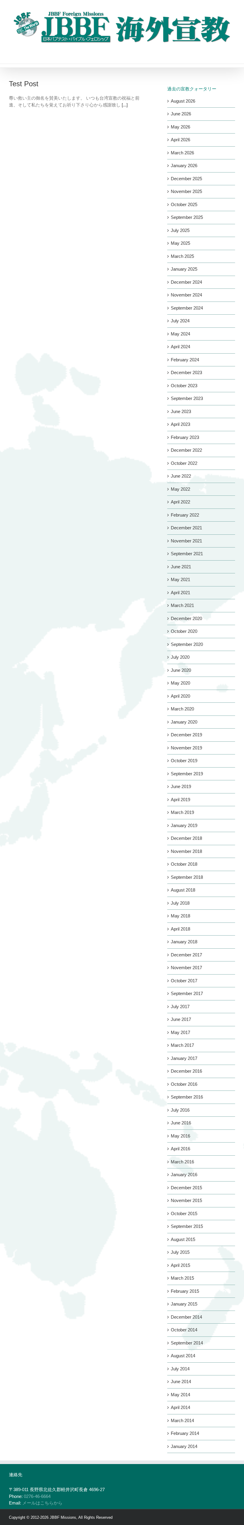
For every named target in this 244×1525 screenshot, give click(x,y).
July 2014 (180, 1368)
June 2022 (181, 475)
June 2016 (181, 1122)
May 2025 (180, 243)
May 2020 (180, 682)
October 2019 (184, 760)
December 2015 (186, 1187)
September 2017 (187, 993)
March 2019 (182, 812)
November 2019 (186, 747)
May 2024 (180, 333)
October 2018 (184, 864)
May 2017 (180, 1032)
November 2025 (186, 191)
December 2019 (186, 734)
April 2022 (180, 501)
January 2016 (184, 1174)
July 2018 (180, 903)
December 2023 (186, 372)
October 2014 (184, 1329)
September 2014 (187, 1342)
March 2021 (182, 605)
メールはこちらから (42, 1502)
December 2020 (186, 618)
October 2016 (184, 1084)
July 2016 (180, 1110)
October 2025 (184, 204)
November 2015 (186, 1200)
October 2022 (184, 463)
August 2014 (183, 1355)
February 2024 (185, 359)
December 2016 (186, 1071)
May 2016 (180, 1135)
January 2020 (184, 721)
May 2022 (180, 489)
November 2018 (186, 851)
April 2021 (180, 592)
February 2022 (185, 514)
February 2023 (185, 437)
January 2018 (184, 941)
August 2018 (183, 889)
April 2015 (180, 1265)
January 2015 (184, 1303)
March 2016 (182, 1161)
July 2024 (180, 320)
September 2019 (187, 773)
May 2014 (180, 1394)
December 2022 (186, 450)
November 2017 (186, 967)
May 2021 (180, 579)
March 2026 (182, 152)
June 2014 (181, 1381)
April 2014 (180, 1407)
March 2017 (182, 1045)
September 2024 (187, 307)
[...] (125, 104)
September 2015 (187, 1226)
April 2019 (180, 799)
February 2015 (185, 1291)
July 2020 (180, 657)
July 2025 (180, 230)
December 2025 (186, 178)
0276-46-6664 (37, 1496)
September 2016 (187, 1096)
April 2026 (180, 139)
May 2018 (180, 915)
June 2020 (181, 670)
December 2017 (186, 954)
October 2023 (184, 385)
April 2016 (180, 1148)
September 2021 (187, 553)
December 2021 (186, 527)
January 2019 (184, 825)
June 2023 (181, 411)
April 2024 (180, 346)
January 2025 (184, 269)
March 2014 (182, 1420)
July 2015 (180, 1252)
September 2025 (187, 217)
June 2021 (181, 566)
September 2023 (187, 398)
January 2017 (184, 1058)
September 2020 (187, 644)
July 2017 (180, 1006)
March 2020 (182, 708)
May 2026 (180, 126)
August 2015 (183, 1239)
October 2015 (184, 1213)
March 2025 (182, 256)
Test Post (23, 84)
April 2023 (180, 424)
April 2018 (180, 928)
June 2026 (181, 113)
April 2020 (180, 696)
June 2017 (181, 1019)
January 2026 (184, 165)
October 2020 (184, 631)
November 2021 (186, 540)
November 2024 (186, 294)
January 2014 (184, 1446)
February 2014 (185, 1433)
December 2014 (186, 1317)
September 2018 (187, 877)
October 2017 (184, 980)
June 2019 (181, 786)
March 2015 (182, 1278)
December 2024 (186, 282)
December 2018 (186, 838)
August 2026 (183, 100)
